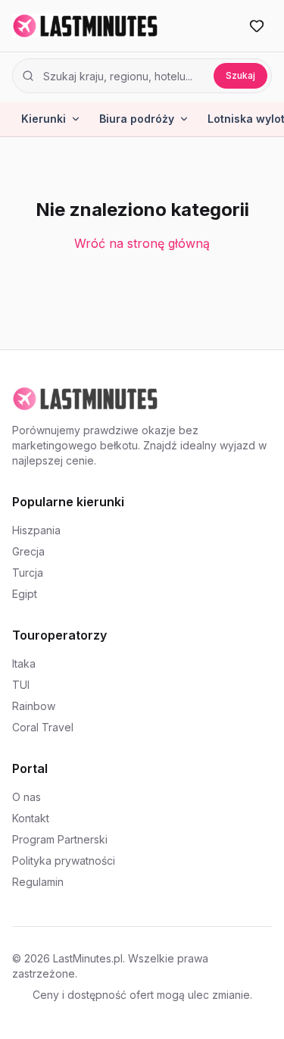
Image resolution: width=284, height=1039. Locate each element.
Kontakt (30, 818)
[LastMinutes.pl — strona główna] (85, 26)
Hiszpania (36, 530)
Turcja (27, 572)
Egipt (24, 593)
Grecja (28, 551)
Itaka (24, 663)
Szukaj (240, 75)
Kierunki (43, 118)
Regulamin (38, 881)
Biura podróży (136, 118)
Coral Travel (42, 727)
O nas (26, 796)
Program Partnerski (60, 839)
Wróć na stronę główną (142, 243)
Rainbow (33, 705)
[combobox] (123, 75)
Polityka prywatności (63, 860)
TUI (21, 684)
